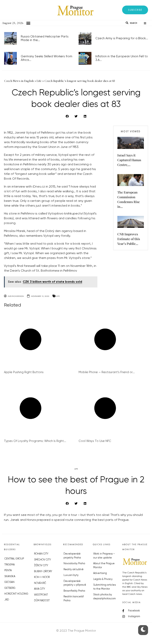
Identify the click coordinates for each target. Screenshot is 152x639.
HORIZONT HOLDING (16, 594)
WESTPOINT (41, 595)
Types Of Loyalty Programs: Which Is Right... (35, 441)
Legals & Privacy (103, 579)
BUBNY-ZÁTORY (43, 571)
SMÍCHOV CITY (42, 560)
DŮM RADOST (42, 600)
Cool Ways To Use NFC (95, 441)
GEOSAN (9, 582)
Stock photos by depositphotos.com (104, 596)
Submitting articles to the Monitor (104, 587)
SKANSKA (9, 576)
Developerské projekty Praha (72, 556)
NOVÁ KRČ (40, 583)
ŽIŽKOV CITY (41, 565)
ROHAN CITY (41, 554)
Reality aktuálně (74, 569)
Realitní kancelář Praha (74, 598)
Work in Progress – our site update (104, 556)
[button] (135, 10)
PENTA (8, 570)
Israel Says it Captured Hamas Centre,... (129, 160)
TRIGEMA (9, 564)
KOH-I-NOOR (42, 577)
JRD (6, 600)
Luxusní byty (71, 575)
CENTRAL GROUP (14, 559)
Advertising (100, 573)
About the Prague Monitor (104, 565)
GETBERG (9, 588)
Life (58, 296)
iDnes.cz (39, 186)
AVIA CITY (39, 589)
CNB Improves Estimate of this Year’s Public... (128, 239)
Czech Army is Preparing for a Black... (121, 38)
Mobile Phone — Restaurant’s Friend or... (107, 372)
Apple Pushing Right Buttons (24, 372)
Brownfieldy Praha (74, 591)
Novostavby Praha (74, 563)
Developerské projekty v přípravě (75, 583)
